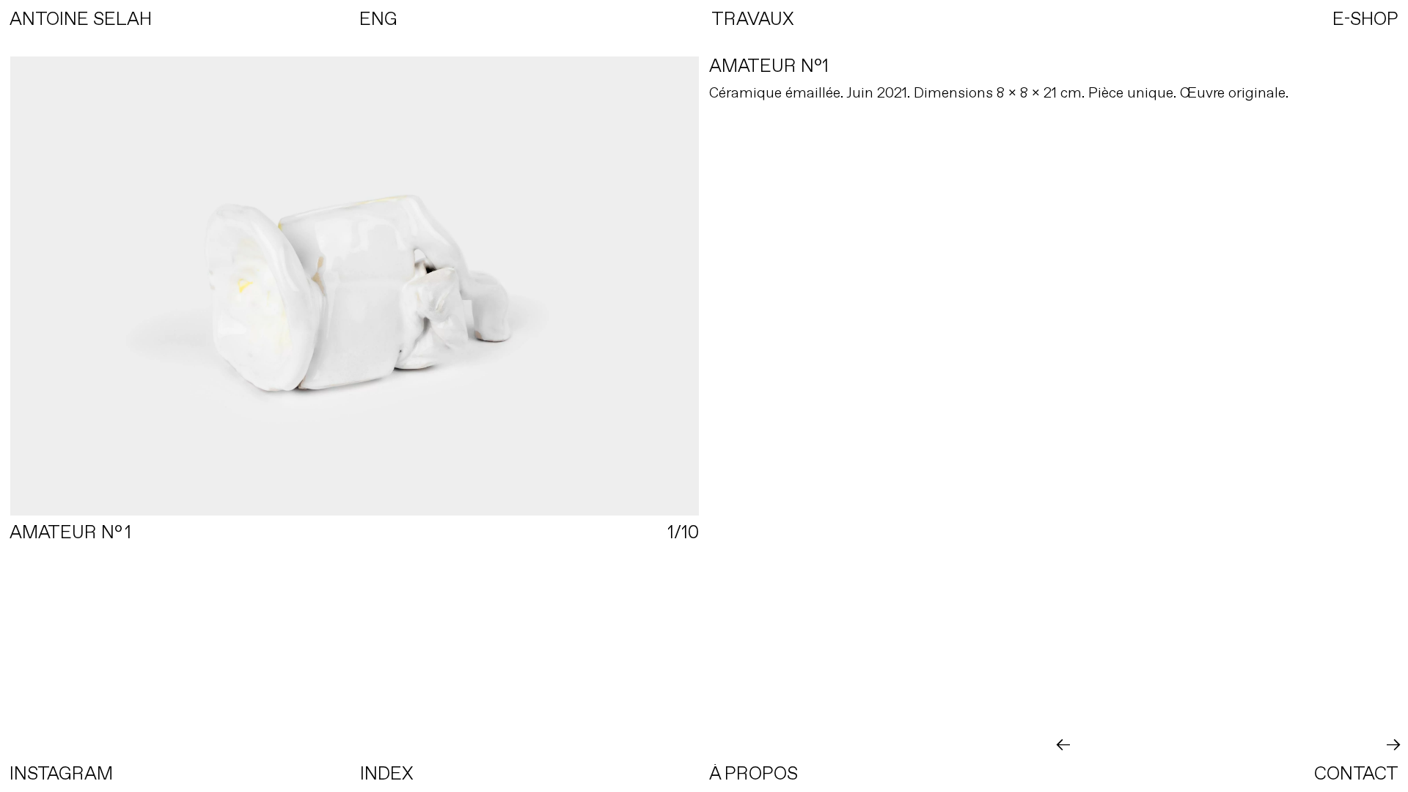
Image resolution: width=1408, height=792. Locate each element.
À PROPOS (753, 773)
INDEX (387, 773)
